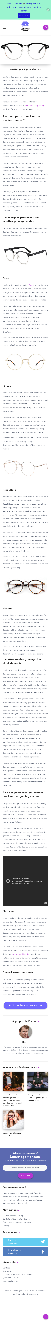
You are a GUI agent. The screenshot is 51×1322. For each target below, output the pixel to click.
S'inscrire (25, 1176)
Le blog (6, 1225)
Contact (6, 1268)
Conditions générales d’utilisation (18, 1274)
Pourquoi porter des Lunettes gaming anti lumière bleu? (37, 1097)
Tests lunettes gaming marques (17, 1222)
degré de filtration (21, 954)
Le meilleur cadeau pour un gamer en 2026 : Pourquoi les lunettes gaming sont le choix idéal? (12, 1100)
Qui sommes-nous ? (11, 1278)
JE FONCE (24, 15)
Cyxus (31, 285)
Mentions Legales (10, 1281)
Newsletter (8, 1271)
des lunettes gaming (34, 105)
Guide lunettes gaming (13, 1215)
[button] (48, 9)
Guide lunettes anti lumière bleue (18, 1219)
